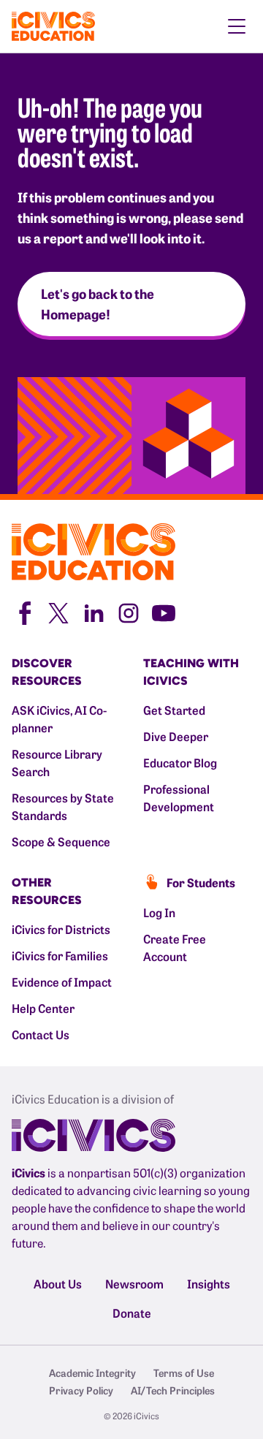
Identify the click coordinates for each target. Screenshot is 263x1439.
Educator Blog (180, 762)
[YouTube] (163, 611)
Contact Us (40, 1034)
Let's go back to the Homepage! (97, 303)
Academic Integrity (92, 1372)
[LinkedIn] (93, 611)
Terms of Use (183, 1372)
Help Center (43, 1008)
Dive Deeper (175, 736)
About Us (58, 1283)
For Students (201, 882)
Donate (132, 1313)
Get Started (174, 710)
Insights (208, 1283)
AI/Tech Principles (173, 1390)
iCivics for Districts (61, 929)
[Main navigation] (236, 26)
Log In (159, 912)
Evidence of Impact (62, 981)
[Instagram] (128, 611)
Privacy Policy (81, 1390)
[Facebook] (23, 611)
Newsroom (134, 1283)
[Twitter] (58, 611)
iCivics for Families (60, 955)
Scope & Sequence (61, 841)
